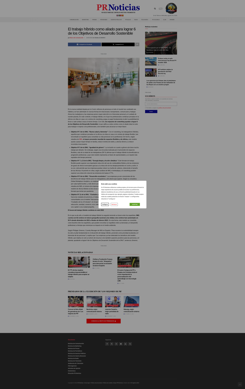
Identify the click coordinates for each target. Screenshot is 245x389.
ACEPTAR (134, 204)
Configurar (105, 204)
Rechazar (114, 204)
